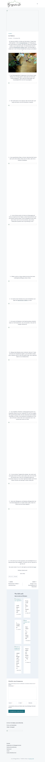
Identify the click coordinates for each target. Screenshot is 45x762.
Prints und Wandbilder (11, 725)
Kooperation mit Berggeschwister (14, 745)
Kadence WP (31, 758)
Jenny (11, 38)
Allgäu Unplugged (10, 727)
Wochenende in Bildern (19, 47)
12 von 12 (10, 33)
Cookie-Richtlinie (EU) (11, 752)
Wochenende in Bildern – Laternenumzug (13, 583)
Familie (15, 576)
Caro (35, 567)
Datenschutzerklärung (11, 747)
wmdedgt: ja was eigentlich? (17, 609)
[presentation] (18, 600)
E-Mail (20, 703)
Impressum (9, 749)
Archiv (8, 750)
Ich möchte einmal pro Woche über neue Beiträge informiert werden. (22, 707)
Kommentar (11, 685)
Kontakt (8, 743)
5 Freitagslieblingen (22, 42)
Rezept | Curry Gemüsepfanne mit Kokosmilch (32, 584)
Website (30, 703)
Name (10, 703)
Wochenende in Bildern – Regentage (27, 606)
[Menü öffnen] (37, 4)
